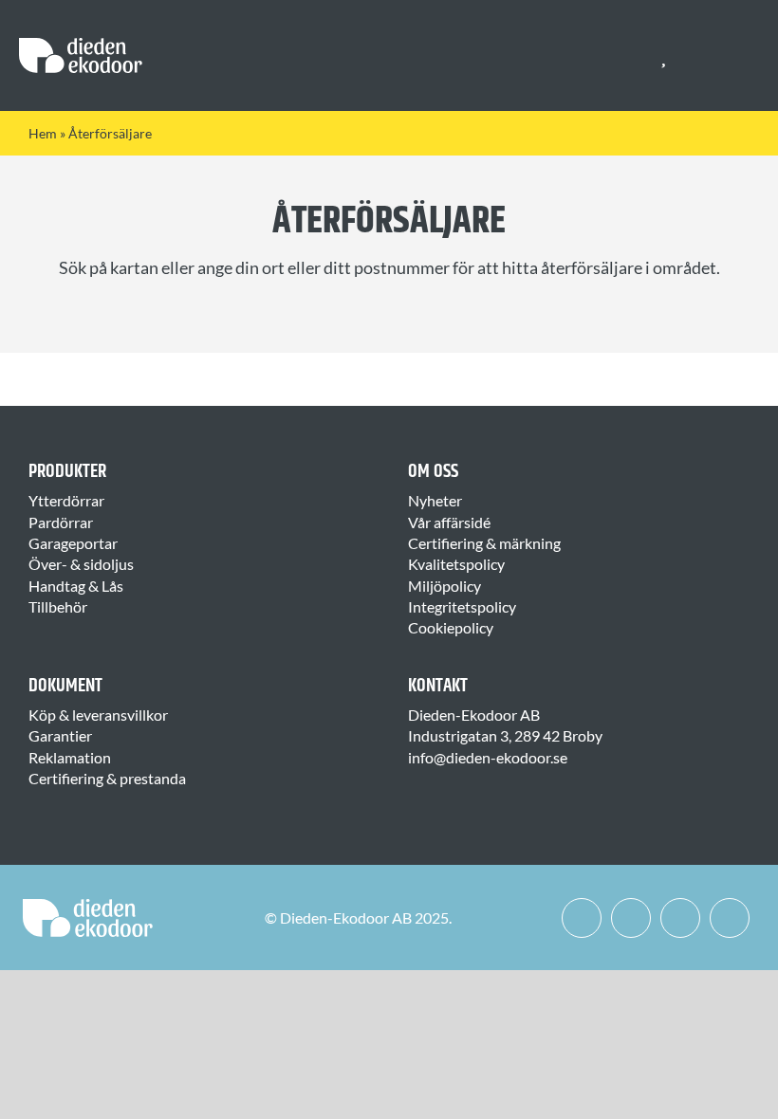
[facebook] (582, 918)
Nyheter (435, 500)
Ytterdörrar (66, 500)
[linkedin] (680, 918)
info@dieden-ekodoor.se (487, 757)
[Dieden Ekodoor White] (80, 45)
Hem (42, 133)
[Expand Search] (711, 56)
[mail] (730, 918)
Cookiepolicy (450, 627)
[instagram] (631, 918)
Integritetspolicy (462, 606)
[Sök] (698, 56)
